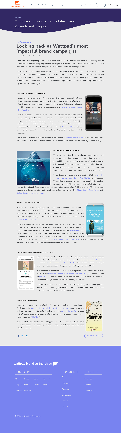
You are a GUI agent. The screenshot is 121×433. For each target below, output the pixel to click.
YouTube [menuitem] (88, 379)
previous (90, 336)
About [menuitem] (17, 379)
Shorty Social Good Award (88, 190)
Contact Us (88, 5)
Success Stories (72, 5)
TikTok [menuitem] (65, 406)
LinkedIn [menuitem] (88, 390)
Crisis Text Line (68, 127)
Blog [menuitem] (36, 379)
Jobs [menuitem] (26, 384)
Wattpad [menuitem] (66, 383)
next (98, 336)
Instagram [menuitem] (66, 395)
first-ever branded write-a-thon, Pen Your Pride (68, 274)
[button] (101, 5)
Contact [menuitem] (18, 390)
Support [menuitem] (18, 384)
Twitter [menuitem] (65, 401)
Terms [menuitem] (46, 384)
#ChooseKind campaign (26, 219)
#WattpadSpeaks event (73, 138)
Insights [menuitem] (27, 390)
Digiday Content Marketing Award (30, 193)
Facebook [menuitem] (66, 389)
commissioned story (69, 311)
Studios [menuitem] (37, 384)
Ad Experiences (53, 5)
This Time (35, 317)
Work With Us (42, 5)
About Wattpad (31, 5)
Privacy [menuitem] (46, 379)
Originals (63, 5)
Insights (81, 5)
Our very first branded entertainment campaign (51, 308)
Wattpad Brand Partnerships (32, 56)
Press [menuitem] (26, 379)
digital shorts (75, 230)
